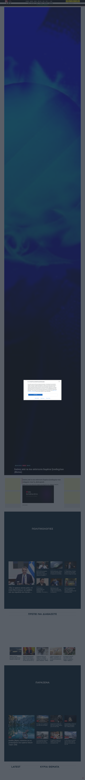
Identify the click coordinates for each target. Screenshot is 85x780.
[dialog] (42, 390)
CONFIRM (35, 394)
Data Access (42, 398)
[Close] (59, 382)
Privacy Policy (48, 398)
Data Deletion (37, 398)
